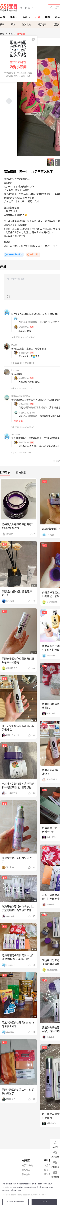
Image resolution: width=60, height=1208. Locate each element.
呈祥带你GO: (23, 327)
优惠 (12, 17)
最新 (13, 24)
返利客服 (48, 1174)
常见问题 (48, 1165)
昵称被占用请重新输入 (20, 396)
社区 (2, 24)
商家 (24, 17)
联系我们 (48, 1170)
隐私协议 (26, 1170)
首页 (2, 33)
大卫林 (14, 345)
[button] (26, 7)
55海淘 (9, 7)
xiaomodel (15, 434)
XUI (12, 310)
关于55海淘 (27, 1165)
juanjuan (15, 370)
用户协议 (26, 1174)
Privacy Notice (40, 1195)
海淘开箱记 (34, 254)
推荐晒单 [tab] (5, 472)
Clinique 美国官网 (14, 254)
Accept (44, 1202)
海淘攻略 (26, 24)
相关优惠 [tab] (21, 472)
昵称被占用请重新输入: (27, 412)
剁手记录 (42, 24)
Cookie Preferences (15, 1202)
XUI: (20, 318)
